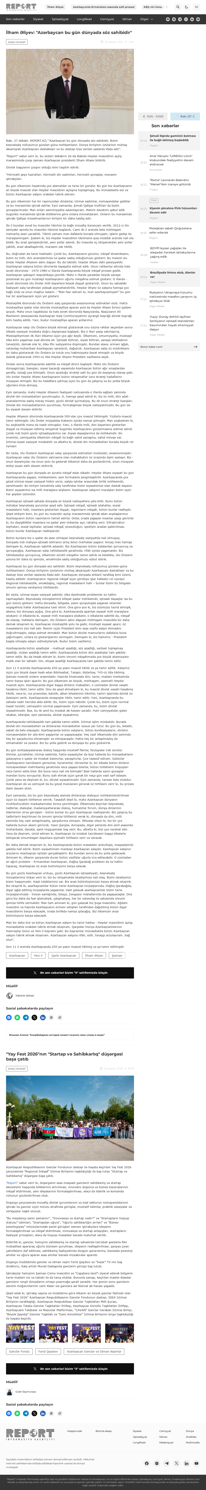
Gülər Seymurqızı (25, 1391)
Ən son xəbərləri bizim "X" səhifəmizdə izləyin (74, 973)
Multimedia (193, 1442)
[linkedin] (192, 19)
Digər (144, 19)
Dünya (190, 1431)
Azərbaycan (17, 955)
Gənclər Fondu (19, 1351)
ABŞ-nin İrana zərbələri (159, 6)
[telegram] (180, 19)
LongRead (139, 1442)
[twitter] (186, 19)
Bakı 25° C (187, 116)
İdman (163, 1436)
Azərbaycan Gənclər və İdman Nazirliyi (94, 1351)
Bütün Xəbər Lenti (151, 346)
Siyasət (137, 1431)
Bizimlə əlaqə (103, 1431)
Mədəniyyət (166, 1442)
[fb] (168, 19)
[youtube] (198, 19)
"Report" (12, 1183)
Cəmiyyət (165, 1431)
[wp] (17, 1017)
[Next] (164, 7)
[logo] (21, 7)
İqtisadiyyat (140, 1436)
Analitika (191, 1436)
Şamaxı (117, 955)
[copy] (60, 1017)
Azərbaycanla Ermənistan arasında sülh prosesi (104, 6)
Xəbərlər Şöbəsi (24, 995)
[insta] (174, 19)
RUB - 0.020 (155, 116)
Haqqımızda (74, 1431)
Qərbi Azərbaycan (64, 955)
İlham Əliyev (55, 6)
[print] (51, 1017)
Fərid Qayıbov (48, 1351)
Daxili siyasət (17, 42)
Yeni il (38, 955)
